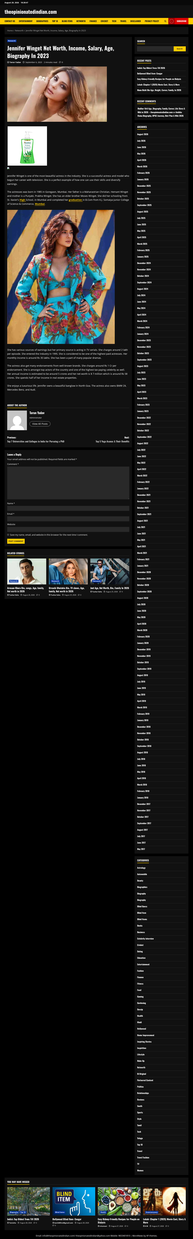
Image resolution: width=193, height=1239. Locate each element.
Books (139, 925)
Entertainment (25, 21)
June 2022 (141, 456)
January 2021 (142, 565)
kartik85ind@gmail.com (63, 1223)
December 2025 (144, 185)
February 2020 (143, 636)
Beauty (140, 880)
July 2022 (141, 449)
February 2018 (143, 791)
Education (141, 957)
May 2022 (141, 462)
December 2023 (144, 340)
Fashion (140, 970)
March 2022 (142, 475)
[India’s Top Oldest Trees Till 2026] (28, 1201)
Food (139, 990)
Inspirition (141, 1048)
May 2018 (141, 771)
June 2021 (141, 533)
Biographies (42, 21)
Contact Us (10, 21)
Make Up (140, 1060)
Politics (140, 1086)
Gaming (140, 996)
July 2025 (141, 218)
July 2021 (141, 527)
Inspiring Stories (144, 1041)
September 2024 (144, 282)
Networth (81, 21)
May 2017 (141, 849)
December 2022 (144, 417)
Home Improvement (145, 1035)
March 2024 (142, 321)
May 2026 (141, 153)
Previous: (35, 439)
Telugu (140, 1138)
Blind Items (67, 21)
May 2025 (141, 230)
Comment (13, 464)
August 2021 (142, 520)
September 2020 (144, 591)
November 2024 (144, 269)
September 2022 (144, 436)
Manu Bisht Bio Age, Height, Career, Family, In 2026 (159, 90)
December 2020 (144, 572)
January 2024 (142, 333)
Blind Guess (142, 906)
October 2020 (143, 585)
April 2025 (141, 237)
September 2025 (144, 205)
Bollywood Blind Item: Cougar (149, 73)
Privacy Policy (152, 21)
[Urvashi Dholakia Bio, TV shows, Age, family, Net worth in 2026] (68, 571)
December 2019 (144, 649)
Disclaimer (135, 21)
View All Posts (40, 423)
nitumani (103, 1226)
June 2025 (141, 224)
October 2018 (143, 739)
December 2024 (144, 263)
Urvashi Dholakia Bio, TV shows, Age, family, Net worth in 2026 (66, 589)
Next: (112, 439)
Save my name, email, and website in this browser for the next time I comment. (49, 534)
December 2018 (143, 726)
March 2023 (142, 398)
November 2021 (143, 501)
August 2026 (142, 134)
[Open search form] (165, 21)
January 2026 (143, 179)
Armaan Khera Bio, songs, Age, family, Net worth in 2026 (25, 589)
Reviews (140, 1099)
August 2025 (142, 211)
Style (139, 1118)
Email (10, 513)
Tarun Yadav (15, 62)
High (23, 199)
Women (140, 1170)
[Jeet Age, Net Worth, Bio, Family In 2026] (109, 571)
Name (11, 503)
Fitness (140, 983)
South (139, 1106)
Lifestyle (141, 1054)
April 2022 (141, 469)
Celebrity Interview (145, 938)
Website (11, 524)
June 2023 (141, 378)
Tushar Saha (14, 595)
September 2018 (144, 746)
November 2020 (144, 578)
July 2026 (141, 140)
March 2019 (142, 707)
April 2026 (141, 160)
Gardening (141, 1003)
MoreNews (137, 1235)
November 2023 (144, 346)
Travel (123, 21)
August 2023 (142, 366)
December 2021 (143, 494)
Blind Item (141, 912)
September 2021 (144, 514)
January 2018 (142, 797)
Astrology (141, 867)
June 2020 (141, 610)
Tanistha (12, 1223)
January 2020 (143, 643)
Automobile (142, 874)
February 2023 (143, 404)
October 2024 (143, 275)
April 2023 (141, 391)
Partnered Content (145, 1080)
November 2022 (144, 424)
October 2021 (143, 507)
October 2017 (142, 816)
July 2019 (141, 681)
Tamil (139, 1125)
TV (138, 1163)
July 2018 (141, 758)
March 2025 (142, 243)
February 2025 (143, 250)
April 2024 (141, 314)
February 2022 (143, 481)
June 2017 (141, 842)
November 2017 (143, 810)
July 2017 (141, 836)
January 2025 (142, 256)
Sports (140, 1112)
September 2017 (144, 823)
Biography (141, 893)
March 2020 (142, 630)
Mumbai (40, 203)
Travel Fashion (143, 1157)
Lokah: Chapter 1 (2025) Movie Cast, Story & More (158, 84)
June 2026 (141, 147)
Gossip (140, 1009)
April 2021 (141, 546)
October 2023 (143, 353)
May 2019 (141, 694)
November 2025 (144, 192)
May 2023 (141, 385)
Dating (140, 951)
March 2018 (142, 784)
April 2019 (141, 701)
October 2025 (143, 198)
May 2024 (141, 308)
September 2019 (144, 668)
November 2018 (143, 733)
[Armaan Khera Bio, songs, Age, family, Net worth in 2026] (26, 571)
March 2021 (142, 552)
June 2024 (141, 301)
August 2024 (142, 288)
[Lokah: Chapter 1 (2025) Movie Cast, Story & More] (164, 1201)
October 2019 (143, 662)
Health (140, 1015)
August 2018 (142, 752)
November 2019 (144, 655)
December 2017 (143, 804)
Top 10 (55, 21)
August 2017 (142, 829)
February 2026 (143, 172)
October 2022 (143, 430)
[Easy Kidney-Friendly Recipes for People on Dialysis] (119, 1201)
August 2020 (142, 597)
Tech (114, 21)
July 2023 (141, 372)
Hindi (139, 1022)
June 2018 (141, 765)
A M (146, 1226)
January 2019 (142, 720)
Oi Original (141, 1073)
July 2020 (141, 604)
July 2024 (141, 295)
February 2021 (143, 559)
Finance (93, 21)
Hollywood (141, 1028)
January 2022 (142, 488)
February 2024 (143, 327)
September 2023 (144, 359)
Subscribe (181, 21)
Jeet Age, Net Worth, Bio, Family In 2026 (109, 588)
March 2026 (142, 166)
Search (141, 41)
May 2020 (141, 617)
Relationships (143, 1093)
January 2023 (142, 411)
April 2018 (141, 778)
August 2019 (142, 675)
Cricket (104, 21)
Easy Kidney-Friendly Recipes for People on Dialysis (159, 79)
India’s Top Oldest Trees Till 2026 (151, 68)
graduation (76, 199)
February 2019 (143, 713)
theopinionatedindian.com (31, 11)
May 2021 (141, 539)
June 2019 (141, 688)
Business (141, 932)
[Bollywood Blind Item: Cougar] (74, 1201)
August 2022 (142, 443)
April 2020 (141, 623)
